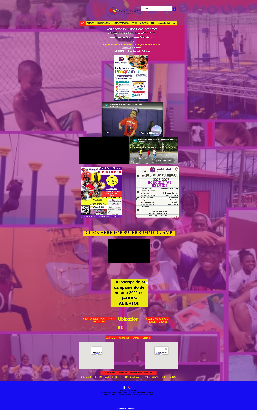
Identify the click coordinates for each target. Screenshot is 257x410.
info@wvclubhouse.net (126, 392)
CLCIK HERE (119, 51)
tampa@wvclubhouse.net (143, 392)
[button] (175, 8)
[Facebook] (124, 387)
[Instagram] (129, 387)
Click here (126, 48)
